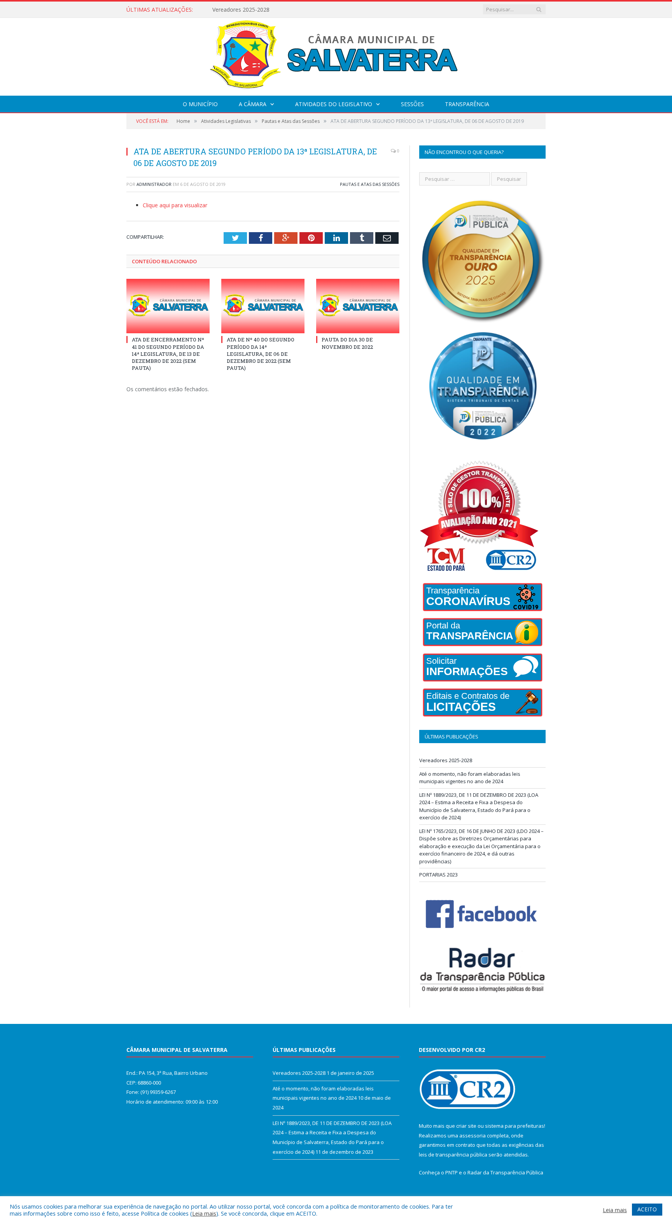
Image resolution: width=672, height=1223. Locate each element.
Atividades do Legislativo (333, 104)
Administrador (154, 184)
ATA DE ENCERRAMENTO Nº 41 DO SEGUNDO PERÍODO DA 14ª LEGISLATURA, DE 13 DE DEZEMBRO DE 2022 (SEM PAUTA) (168, 353)
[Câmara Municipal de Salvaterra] (336, 55)
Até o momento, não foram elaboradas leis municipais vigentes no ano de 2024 (301, 9)
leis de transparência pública (453, 1154)
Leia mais (204, 1213)
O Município (200, 104)
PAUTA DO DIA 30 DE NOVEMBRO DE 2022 (347, 343)
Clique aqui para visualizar (175, 205)
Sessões (412, 104)
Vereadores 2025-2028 (445, 760)
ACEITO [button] (647, 1209)
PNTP (451, 1172)
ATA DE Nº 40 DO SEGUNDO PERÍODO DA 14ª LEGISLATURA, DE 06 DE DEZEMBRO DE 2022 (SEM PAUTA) (260, 353)
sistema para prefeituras (514, 1125)
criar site (466, 1125)
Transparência (467, 104)
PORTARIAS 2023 (438, 874)
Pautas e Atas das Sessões (369, 184)
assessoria (472, 1135)
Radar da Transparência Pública (505, 1172)
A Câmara (252, 104)
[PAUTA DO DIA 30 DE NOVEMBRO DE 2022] (357, 306)
